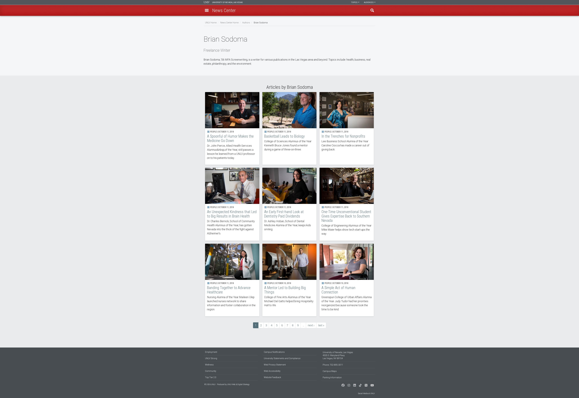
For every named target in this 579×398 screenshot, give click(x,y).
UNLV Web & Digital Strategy (238, 384)
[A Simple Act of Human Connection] (347, 280)
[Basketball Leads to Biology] (289, 128)
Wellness (209, 364)
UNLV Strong (211, 358)
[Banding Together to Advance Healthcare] (232, 280)
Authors (246, 22)
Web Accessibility (272, 371)
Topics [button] (354, 2)
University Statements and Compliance (282, 358)
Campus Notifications (274, 352)
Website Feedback (272, 377)
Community (210, 371)
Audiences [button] (369, 2)
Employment (211, 352)
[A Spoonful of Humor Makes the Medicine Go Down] (232, 128)
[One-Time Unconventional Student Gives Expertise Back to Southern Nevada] (347, 204)
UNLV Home (211, 22)
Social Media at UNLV (366, 393)
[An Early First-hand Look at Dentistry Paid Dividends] (289, 204)
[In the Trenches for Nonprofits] (347, 128)
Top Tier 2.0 (210, 377)
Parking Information (332, 377)
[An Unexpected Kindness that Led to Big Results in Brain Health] (232, 204)
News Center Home (229, 22)
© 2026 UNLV (209, 384)
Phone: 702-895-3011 (333, 365)
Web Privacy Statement (275, 364)
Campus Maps (330, 371)
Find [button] (372, 10)
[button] (206, 10)
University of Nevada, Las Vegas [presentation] (227, 2)
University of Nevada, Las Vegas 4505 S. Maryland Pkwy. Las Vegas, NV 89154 (338, 355)
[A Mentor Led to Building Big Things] (289, 280)
